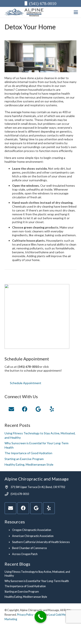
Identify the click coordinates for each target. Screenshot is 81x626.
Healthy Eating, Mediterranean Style (29, 464)
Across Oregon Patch (25, 554)
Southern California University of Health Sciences (41, 542)
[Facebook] (25, 409)
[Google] (38, 409)
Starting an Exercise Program (24, 459)
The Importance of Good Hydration (28, 453)
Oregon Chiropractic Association (31, 530)
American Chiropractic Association (33, 536)
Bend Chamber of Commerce (29, 548)
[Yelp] (52, 409)
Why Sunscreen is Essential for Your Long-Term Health (37, 581)
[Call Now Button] (40, 617)
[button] (75, 12)
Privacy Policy (25, 614)
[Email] (11, 409)
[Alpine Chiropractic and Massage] (26, 12)
